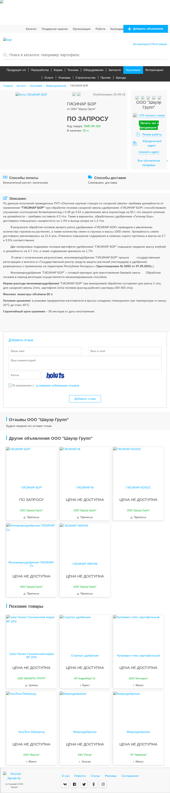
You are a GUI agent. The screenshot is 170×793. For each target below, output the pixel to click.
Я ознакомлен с (23, 385)
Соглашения (129, 775)
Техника (72, 70)
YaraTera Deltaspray (31, 731)
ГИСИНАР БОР (31, 487)
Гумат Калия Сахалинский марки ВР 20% (31, 655)
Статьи (95, 775)
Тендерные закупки (54, 28)
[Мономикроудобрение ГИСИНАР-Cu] (31, 540)
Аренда (121, 77)
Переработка (40, 70)
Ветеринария (154, 70)
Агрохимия (133, 70)
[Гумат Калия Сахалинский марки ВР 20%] (31, 631)
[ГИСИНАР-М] (85, 463)
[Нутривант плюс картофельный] (138, 631)
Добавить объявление (147, 28)
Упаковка (64, 77)
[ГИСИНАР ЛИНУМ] (85, 540)
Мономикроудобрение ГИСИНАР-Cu (31, 564)
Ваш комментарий (23, 360)
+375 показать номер (151, 115)
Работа (100, 28)
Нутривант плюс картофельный (138, 655)
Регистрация (159, 44)
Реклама (111, 775)
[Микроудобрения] (85, 708)
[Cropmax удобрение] (85, 631)
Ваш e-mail (97, 351)
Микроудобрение (138, 731)
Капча (15, 375)
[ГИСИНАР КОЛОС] (138, 463)
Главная (8, 86)
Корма (58, 70)
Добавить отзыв (85, 398)
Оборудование (93, 70)
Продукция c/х (16, 70)
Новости (80, 775)
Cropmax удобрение (85, 655)
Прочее (106, 77)
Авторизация (141, 44)
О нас (65, 775)
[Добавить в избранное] (69, 94)
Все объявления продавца (149, 163)
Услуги (48, 77)
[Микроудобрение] (138, 708)
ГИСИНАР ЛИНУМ (85, 563)
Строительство (85, 77)
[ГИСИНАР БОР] (31, 463)
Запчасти (114, 70)
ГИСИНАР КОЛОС (138, 487)
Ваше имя (17, 351)
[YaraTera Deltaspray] (31, 708)
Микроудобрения (56, 86)
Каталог (31, 28)
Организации (82, 28)
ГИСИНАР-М (85, 487)
